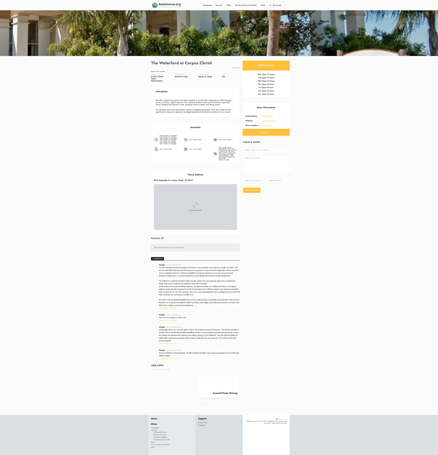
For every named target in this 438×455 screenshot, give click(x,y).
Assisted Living (158, 71)
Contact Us (201, 425)
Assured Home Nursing (225, 393)
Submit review (252, 190)
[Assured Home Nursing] (219, 384)
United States (157, 81)
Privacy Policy (202, 422)
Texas (153, 79)
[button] (284, 5)
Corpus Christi (157, 76)
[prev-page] (200, 404)
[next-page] (205, 404)
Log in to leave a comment (168, 308)
